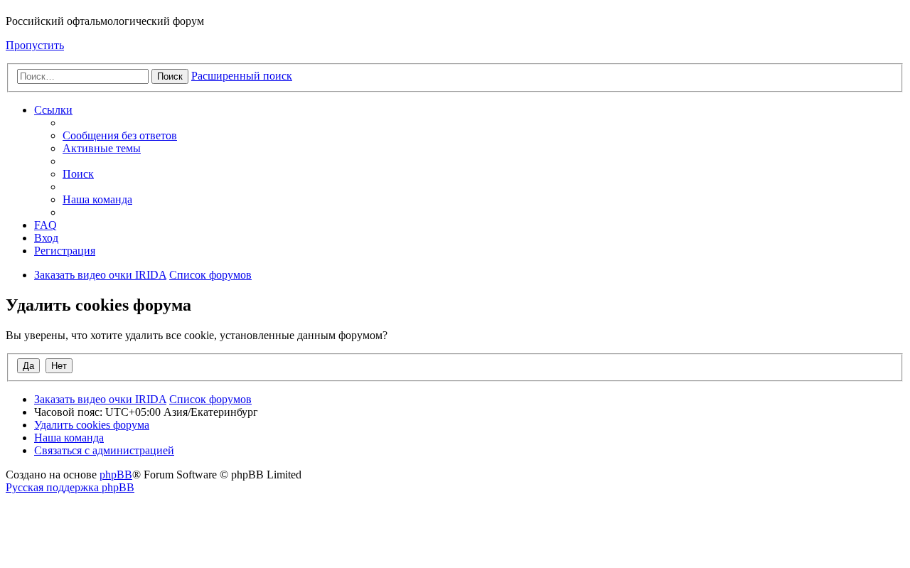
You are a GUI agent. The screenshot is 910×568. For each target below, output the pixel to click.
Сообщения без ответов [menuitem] (120, 135)
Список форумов (210, 275)
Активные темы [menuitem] (102, 148)
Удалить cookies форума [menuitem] (91, 425)
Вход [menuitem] (46, 238)
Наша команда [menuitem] (97, 199)
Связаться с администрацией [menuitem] (104, 450)
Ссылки (53, 110)
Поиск (170, 76)
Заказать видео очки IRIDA (100, 275)
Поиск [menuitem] (78, 174)
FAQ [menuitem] (45, 225)
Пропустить (35, 45)
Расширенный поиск (241, 76)
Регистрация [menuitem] (64, 251)
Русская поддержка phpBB (70, 487)
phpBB (116, 474)
